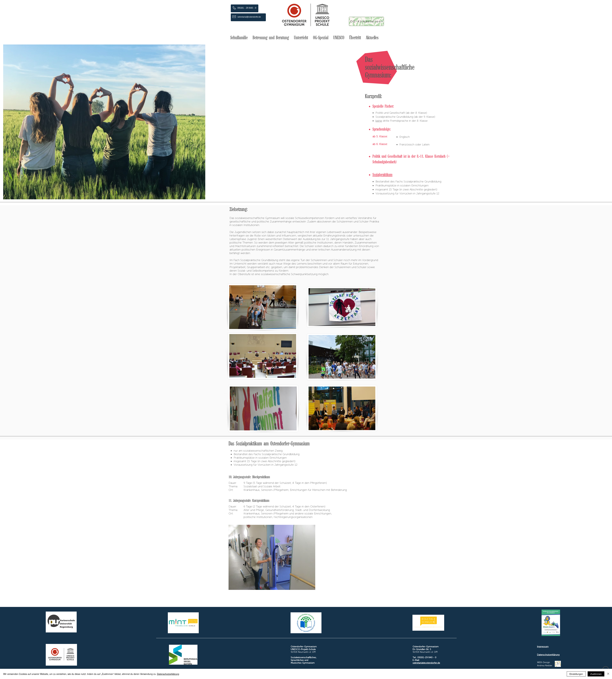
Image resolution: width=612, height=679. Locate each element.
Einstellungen (576, 673)
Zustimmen (596, 673)
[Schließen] (608, 673)
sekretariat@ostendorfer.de (426, 662)
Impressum (543, 646)
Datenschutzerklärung (548, 654)
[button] (239, 37)
